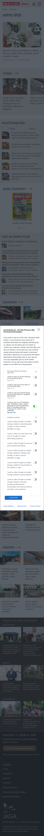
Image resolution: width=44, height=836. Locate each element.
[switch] (35, 377)
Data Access (22, 506)
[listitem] (22, 371)
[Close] (39, 330)
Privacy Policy (35, 506)
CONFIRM (13, 498)
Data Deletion (9, 506)
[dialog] (22, 418)
